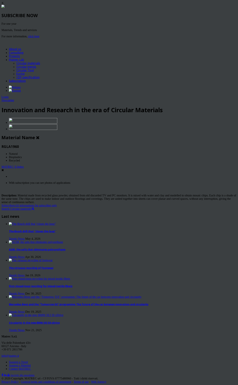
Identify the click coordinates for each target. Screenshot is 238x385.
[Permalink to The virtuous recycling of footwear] (31, 260)
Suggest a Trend (18, 362)
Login (5, 96)
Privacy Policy (10, 381)
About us (15, 49)
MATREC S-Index (12, 166)
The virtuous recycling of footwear (31, 268)
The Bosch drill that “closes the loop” (32, 231)
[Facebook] (2, 375)
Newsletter (7, 100)
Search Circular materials (16, 208)
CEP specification (28, 77)
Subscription (17, 80)
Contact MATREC (20, 368)
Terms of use (81, 381)
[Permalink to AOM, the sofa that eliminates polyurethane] (36, 242)
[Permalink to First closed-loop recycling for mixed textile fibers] (39, 278)
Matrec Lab (16, 59)
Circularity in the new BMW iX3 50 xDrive (34, 322)
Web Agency (98, 381)
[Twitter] (5, 375)
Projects (14, 56)
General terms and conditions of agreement (46, 381)
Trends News (17, 238)
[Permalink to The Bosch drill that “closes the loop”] (32, 223)
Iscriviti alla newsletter (23, 375)
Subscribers (29, 205)
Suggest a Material (20, 365)
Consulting (16, 52)
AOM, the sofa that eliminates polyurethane (37, 249)
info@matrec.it (10, 355)
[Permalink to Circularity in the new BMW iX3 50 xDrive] (36, 315)
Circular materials (28, 63)
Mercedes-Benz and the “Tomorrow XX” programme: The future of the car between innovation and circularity (79, 304)
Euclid (20, 73)
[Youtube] (9, 375)
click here (33, 36)
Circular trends (26, 66)
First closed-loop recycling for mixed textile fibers (40, 286)
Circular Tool (25, 70)
